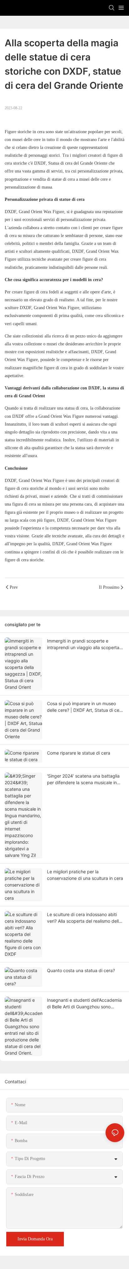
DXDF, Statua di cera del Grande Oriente (70, 163)
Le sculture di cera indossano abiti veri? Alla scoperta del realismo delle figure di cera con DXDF (84, 918)
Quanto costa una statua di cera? (81, 970)
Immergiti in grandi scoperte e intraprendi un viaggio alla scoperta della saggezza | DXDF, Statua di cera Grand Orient (83, 644)
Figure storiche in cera (24, 131)
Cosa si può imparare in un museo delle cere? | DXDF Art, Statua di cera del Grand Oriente (85, 707)
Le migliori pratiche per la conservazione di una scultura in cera (85, 875)
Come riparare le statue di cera (78, 753)
